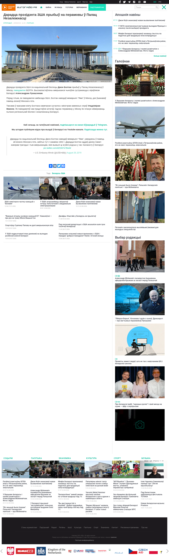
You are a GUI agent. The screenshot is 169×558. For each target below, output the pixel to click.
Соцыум (8, 458)
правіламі (114, 537)
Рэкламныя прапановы (130, 527)
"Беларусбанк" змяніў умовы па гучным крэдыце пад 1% (70, 495)
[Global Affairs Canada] (118, 551)
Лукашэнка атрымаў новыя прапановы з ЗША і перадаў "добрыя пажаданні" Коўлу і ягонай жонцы (81, 235)
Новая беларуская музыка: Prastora (153, 504)
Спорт (117, 458)
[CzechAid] (138, 551)
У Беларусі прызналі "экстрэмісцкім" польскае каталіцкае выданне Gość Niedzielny (41, 506)
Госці (61, 2)
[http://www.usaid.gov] (78, 551)
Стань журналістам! (29, 527)
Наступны (167, 551)
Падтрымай (44, 527)
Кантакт (115, 527)
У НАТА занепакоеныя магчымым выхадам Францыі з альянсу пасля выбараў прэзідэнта (142, 27)
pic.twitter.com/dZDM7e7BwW (57, 148)
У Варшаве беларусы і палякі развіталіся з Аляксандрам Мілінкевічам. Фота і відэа (138, 50)
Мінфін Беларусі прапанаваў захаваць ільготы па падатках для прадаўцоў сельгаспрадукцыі (139, 34)
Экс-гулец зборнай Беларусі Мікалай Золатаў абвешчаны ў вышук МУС (125, 507)
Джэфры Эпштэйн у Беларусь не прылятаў (77, 216)
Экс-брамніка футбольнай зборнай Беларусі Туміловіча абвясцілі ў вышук (125, 496)
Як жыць (58, 7)
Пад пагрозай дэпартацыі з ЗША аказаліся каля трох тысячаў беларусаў (82, 225)
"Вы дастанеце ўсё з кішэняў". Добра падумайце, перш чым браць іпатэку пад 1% (70, 506)
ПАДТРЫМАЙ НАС (97, 7)
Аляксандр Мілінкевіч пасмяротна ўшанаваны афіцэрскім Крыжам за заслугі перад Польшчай (136, 279)
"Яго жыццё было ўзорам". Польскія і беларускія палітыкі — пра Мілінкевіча (136, 186)
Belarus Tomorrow (70, 2)
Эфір (90, 2)
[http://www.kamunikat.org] (90, 551)
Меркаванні (81, 7)
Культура (91, 458)
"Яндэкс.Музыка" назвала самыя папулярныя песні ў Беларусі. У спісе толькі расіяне (97, 508)
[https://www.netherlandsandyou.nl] (51, 551)
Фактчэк (85, 2)
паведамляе (20, 90)
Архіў (70, 527)
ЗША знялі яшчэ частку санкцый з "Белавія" (19, 203)
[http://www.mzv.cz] (102, 551)
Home (41, 7)
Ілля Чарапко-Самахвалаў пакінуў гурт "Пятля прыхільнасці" (152, 483)
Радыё (54, 527)
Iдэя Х (79, 2)
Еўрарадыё (7, 23)
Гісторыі (69, 7)
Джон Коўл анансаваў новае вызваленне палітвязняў (88, 203)
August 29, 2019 (74, 153)
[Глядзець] (119, 48)
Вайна (48, 7)
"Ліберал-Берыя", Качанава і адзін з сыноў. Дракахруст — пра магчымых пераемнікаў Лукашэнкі (139, 319)
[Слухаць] (119, 402)
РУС (160, 2)
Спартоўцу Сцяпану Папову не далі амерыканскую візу (29, 225)
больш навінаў (160, 56)
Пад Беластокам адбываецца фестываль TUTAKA (151, 494)
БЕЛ (154, 2)
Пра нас (144, 527)
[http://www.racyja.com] (70, 551)
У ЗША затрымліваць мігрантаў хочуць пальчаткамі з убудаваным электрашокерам (55, 204)
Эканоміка (65, 458)
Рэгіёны (62, 527)
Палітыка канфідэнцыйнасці (84, 540)
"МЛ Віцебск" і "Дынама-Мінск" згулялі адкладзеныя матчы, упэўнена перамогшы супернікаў (125, 484)
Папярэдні (1, 551)
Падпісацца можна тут (95, 129)
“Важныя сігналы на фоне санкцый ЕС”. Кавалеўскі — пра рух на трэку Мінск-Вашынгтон (28, 217)
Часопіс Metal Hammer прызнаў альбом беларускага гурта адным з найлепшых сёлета (98, 495)
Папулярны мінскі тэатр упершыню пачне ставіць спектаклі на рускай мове (97, 483)
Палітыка (30, 23)
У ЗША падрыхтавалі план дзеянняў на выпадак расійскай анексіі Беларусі (26, 235)
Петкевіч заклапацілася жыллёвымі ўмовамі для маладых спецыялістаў (136, 228)
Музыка (145, 458)
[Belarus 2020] (25, 551)
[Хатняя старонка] (27, 7)
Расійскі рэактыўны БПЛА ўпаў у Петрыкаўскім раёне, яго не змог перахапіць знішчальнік (142, 42)
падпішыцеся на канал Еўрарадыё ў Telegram (83, 125)
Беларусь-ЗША (58, 173)
